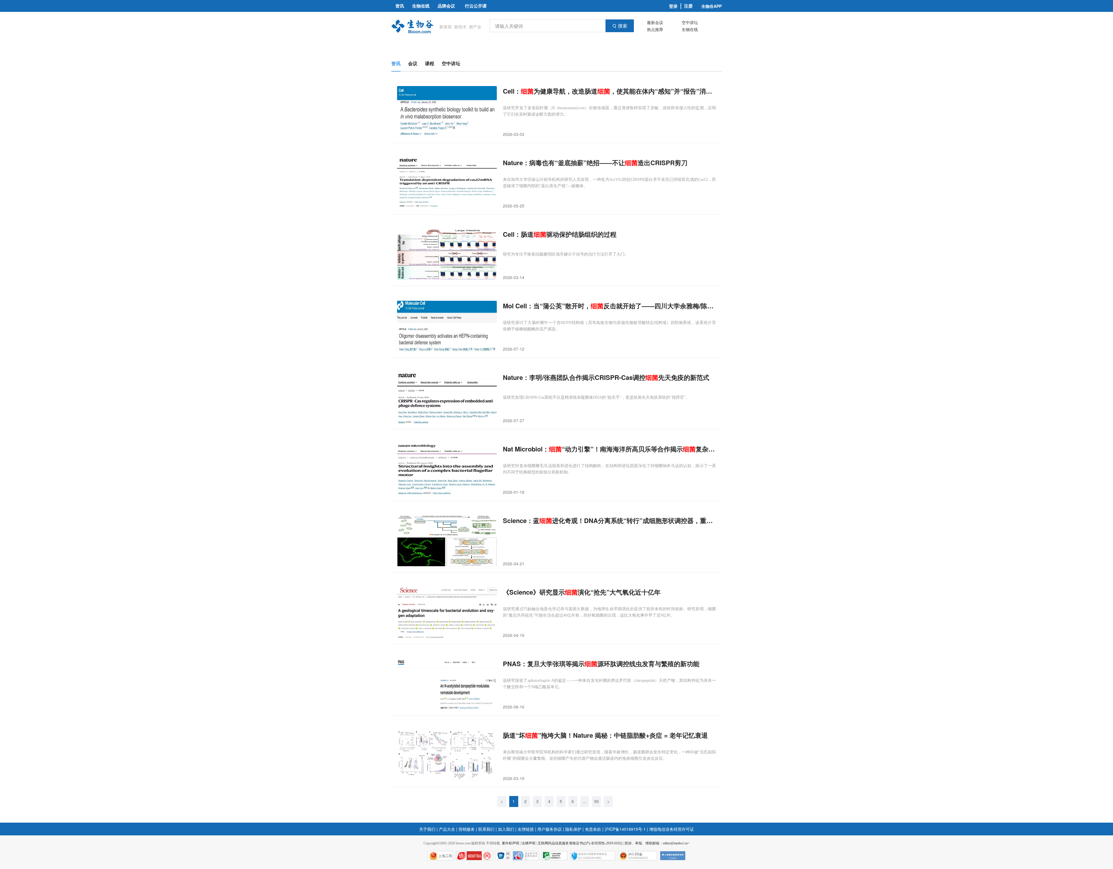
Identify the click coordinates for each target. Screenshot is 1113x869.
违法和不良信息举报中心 (526, 855)
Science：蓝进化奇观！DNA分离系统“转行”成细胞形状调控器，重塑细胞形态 (609, 520)
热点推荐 (655, 29)
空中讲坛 (690, 22)
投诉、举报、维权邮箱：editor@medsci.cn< (657, 843)
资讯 (396, 63)
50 (596, 801)
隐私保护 (573, 829)
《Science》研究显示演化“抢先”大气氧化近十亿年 (582, 592)
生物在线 (690, 29)
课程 (429, 63)
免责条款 (593, 829)
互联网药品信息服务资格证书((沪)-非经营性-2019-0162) (580, 843)
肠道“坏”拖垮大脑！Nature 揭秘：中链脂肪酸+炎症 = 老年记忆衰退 (605, 735)
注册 (688, 6)
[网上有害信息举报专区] (672, 855)
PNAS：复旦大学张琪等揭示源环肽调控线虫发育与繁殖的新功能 (601, 663)
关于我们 (427, 829)
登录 (673, 6)
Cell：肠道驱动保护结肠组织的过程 (559, 234)
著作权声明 (510, 843)
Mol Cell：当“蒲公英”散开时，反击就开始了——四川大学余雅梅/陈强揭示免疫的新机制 (609, 305)
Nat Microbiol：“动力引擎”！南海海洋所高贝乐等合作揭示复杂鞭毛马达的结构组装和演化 (609, 448)
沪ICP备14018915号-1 (625, 829)
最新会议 (655, 22)
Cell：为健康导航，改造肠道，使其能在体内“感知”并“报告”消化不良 (609, 91)
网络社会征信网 (508, 855)
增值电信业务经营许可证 (671, 829)
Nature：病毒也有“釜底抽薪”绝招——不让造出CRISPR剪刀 (595, 162)
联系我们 (486, 829)
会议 (412, 63)
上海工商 (445, 856)
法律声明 (528, 843)
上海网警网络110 (474, 855)
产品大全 (447, 829)
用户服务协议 (549, 829)
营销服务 (467, 829)
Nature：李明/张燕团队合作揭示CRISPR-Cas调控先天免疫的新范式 (606, 377)
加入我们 (506, 829)
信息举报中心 (554, 855)
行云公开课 (476, 6)
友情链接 (526, 829)
